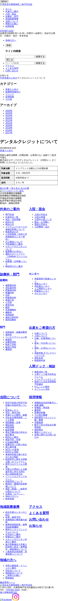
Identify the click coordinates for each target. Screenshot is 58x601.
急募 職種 (39, 405)
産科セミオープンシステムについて (16, 530)
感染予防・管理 (13, 439)
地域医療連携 (11, 19)
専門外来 (9, 214)
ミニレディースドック (45, 379)
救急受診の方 (11, 232)
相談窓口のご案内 (14, 266)
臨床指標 (9, 430)
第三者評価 (10, 447)
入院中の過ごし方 (43, 219)
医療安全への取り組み (16, 444)
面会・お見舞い (42, 222)
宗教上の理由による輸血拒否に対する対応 (16, 470)
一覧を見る (14, 188)
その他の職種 (40, 415)
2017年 (8, 133)
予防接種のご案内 (14, 244)
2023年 (8, 118)
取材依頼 (9, 499)
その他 (8, 99)
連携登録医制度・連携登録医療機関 (16, 525)
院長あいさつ (11, 410)
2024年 (8, 115)
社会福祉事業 (11, 442)
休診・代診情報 (13, 219)
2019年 (8, 128)
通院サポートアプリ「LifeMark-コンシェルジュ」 (16, 256)
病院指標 (9, 427)
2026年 (8, 111)
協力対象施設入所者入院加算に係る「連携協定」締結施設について (16, 546)
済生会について (13, 570)
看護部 (37, 410)
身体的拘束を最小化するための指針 (16, 455)
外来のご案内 (11, 11)
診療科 (4, 280)
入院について (40, 336)
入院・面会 (10, 14)
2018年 (8, 130)
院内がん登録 (11, 452)
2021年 (8, 123)
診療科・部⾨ (9, 274)
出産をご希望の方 (42, 327)
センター (34, 273)
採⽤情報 (35, 397)
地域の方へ (10, 40)
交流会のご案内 (13, 534)
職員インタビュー (43, 432)
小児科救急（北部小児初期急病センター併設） (16, 236)
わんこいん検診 (42, 386)
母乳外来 (38, 358)
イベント (9, 94)
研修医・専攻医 (42, 407)
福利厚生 (38, 430)
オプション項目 (42, 389)
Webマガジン (11, 496)
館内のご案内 (11, 437)
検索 (8, 45)
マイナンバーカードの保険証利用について (16, 228)
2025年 (8, 113)
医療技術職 (39, 412)
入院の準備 (39, 217)
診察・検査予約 (13, 517)
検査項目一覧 (40, 372)
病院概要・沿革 (13, 422)
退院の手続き (40, 224)
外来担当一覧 (11, 217)
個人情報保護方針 (14, 474)
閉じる (9, 60)
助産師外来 (39, 360)
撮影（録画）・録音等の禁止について (16, 490)
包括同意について (14, 481)
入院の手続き (40, 214)
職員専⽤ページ (7, 582)
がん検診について (14, 242)
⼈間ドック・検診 (42, 366)
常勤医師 (38, 422)
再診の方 (9, 224)
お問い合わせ (11, 71)
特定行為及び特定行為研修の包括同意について (16, 405)
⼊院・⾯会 (37, 209)
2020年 (8, 125)
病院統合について (14, 573)
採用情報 (9, 26)
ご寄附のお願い (13, 575)
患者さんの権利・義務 (16, 415)
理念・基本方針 (13, 412)
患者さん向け (11, 89)
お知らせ (35, 525)
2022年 (8, 120)
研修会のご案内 (13, 537)
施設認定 (9, 425)
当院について (11, 21)
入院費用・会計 (42, 227)
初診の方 (9, 222)
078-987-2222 (6, 31)
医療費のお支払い (14, 251)
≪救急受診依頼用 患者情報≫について (16, 553)
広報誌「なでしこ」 (15, 494)
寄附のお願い (11, 24)
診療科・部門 (11, 16)
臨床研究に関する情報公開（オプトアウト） (16, 460)
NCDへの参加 (12, 449)
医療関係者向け (13, 92)
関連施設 (9, 578)
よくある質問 (11, 68)
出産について (40, 333)
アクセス (9, 66)
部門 (2, 327)
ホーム (8, 9)
